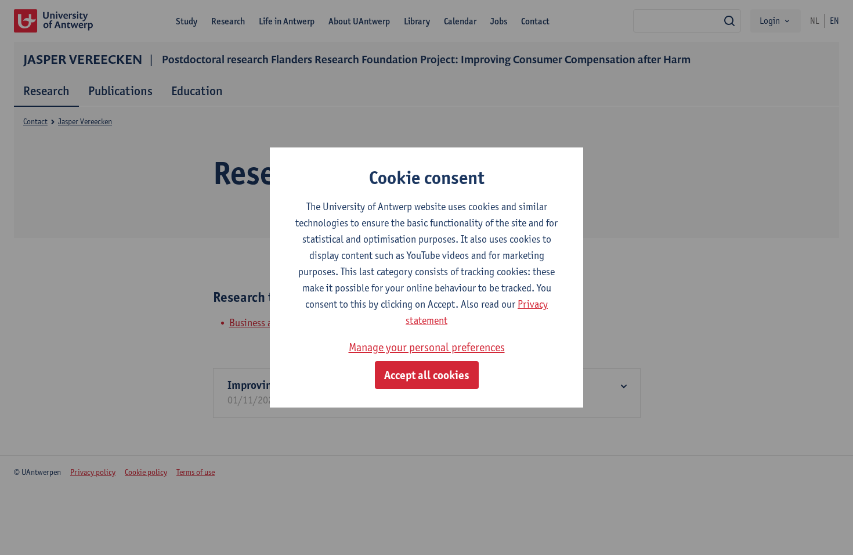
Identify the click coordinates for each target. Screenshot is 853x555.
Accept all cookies (426, 375)
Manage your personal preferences (427, 347)
